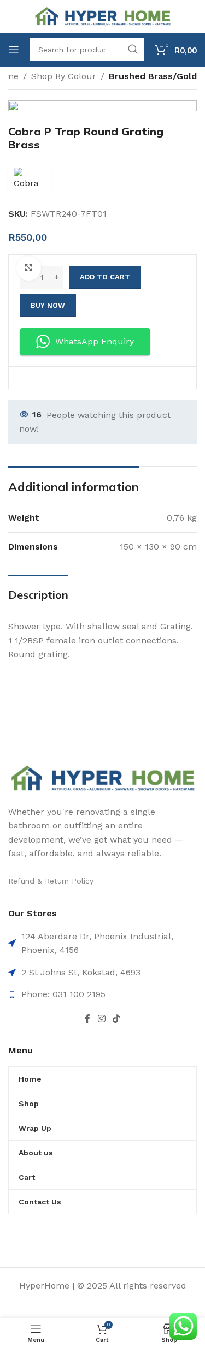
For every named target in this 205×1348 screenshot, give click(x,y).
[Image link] (102, 777)
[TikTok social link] (116, 1018)
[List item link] (102, 994)
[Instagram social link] (101, 1018)
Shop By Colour (63, 76)
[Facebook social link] (87, 1018)
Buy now (48, 305)
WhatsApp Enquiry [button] (94, 341)
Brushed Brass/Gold (153, 76)
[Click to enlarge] (28, 268)
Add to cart (105, 277)
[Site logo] (102, 15)
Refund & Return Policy (50, 880)
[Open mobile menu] (14, 50)
